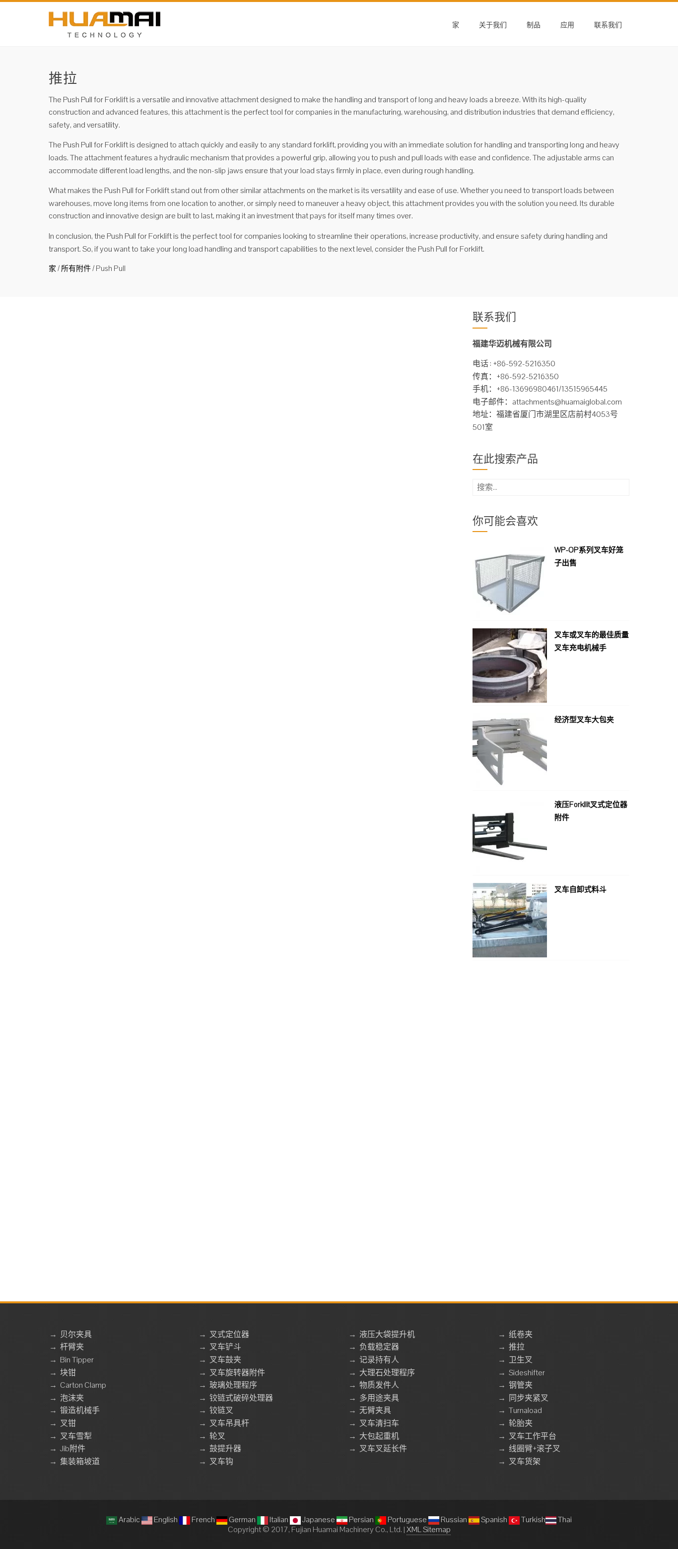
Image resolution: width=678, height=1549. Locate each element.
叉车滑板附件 (237, 556)
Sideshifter (527, 1372)
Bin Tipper (77, 1359)
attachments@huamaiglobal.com (567, 402)
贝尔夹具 (76, 1334)
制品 (534, 24)
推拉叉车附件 (237, 793)
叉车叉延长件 (383, 1448)
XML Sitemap (429, 1529)
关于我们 (493, 24)
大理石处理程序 (387, 1372)
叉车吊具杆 (229, 1423)
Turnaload (525, 1410)
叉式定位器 (229, 1334)
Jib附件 (72, 1448)
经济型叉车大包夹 (584, 719)
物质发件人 (379, 1385)
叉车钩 (221, 1461)
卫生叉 (521, 1359)
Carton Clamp (83, 1385)
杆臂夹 (72, 1347)
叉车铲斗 (225, 1347)
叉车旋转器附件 (237, 1372)
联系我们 (608, 24)
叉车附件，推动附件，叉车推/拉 (274, 1030)
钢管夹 (521, 1385)
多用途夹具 (379, 1398)
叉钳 (68, 1423)
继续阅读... (232, 374)
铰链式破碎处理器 (241, 1398)
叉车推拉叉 (232, 438)
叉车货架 (525, 1461)
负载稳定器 (379, 1347)
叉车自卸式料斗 (580, 889)
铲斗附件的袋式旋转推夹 (259, 319)
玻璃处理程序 (233, 1385)
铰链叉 (221, 1410)
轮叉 (217, 1436)
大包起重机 (379, 1436)
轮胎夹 (521, 1423)
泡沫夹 (72, 1398)
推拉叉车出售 (237, 911)
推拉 (517, 1347)
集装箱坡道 (80, 1461)
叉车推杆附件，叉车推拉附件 (268, 1148)
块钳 (68, 1372)
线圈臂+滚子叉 (534, 1448)
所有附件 (76, 268)
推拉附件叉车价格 (246, 674)
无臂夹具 (375, 1410)
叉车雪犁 (76, 1436)
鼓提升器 (225, 1448)
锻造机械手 (80, 1410)
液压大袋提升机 (387, 1334)
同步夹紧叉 (528, 1398)
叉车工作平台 (532, 1436)
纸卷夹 (521, 1334)
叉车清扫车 (379, 1423)
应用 (567, 24)
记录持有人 (379, 1359)
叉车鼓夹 (225, 1359)
